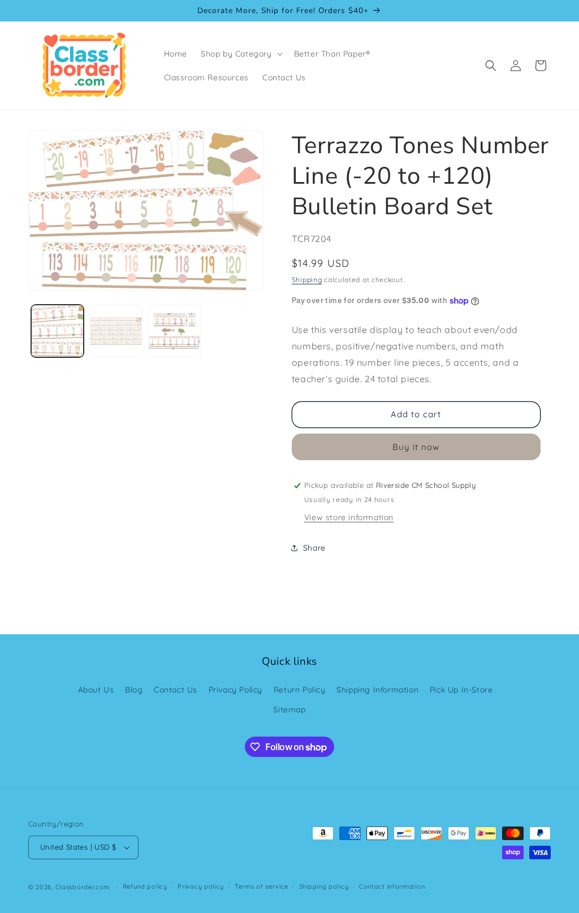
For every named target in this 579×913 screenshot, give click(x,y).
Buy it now (415, 447)
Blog (133, 690)
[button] (240, 54)
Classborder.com (82, 887)
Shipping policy (324, 886)
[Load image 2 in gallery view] (115, 331)
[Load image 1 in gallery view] (57, 331)
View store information (349, 517)
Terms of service (261, 886)
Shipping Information (377, 690)
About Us (96, 690)
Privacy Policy (235, 690)
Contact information (392, 886)
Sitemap (289, 709)
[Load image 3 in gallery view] (174, 331)
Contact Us (175, 690)
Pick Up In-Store (461, 690)
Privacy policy (201, 886)
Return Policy (300, 690)
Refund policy (145, 886)
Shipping (307, 279)
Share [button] (314, 548)
